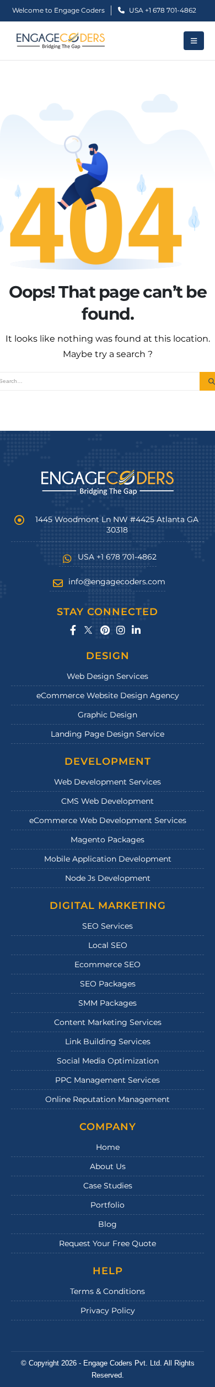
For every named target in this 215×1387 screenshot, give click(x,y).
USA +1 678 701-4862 (161, 10)
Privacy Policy (107, 1310)
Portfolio (107, 1205)
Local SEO (107, 945)
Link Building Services (107, 1041)
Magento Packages (107, 839)
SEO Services (107, 926)
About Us (108, 1166)
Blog (107, 1224)
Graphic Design (107, 715)
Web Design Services (107, 676)
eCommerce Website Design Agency (107, 695)
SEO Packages (108, 984)
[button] (194, 40)
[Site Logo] (61, 41)
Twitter (88, 630)
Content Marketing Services (108, 1022)
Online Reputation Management (107, 1099)
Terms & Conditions (107, 1291)
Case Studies (107, 1185)
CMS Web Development (107, 801)
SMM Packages (107, 1003)
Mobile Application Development (107, 859)
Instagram (120, 630)
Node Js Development (107, 878)
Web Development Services (107, 782)
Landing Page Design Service (107, 734)
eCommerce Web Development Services (107, 820)
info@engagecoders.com (116, 581)
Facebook (73, 630)
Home (108, 1147)
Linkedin (136, 630)
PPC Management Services (107, 1080)
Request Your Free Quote (107, 1243)
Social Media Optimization (108, 1061)
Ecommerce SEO (107, 964)
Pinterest (105, 630)
